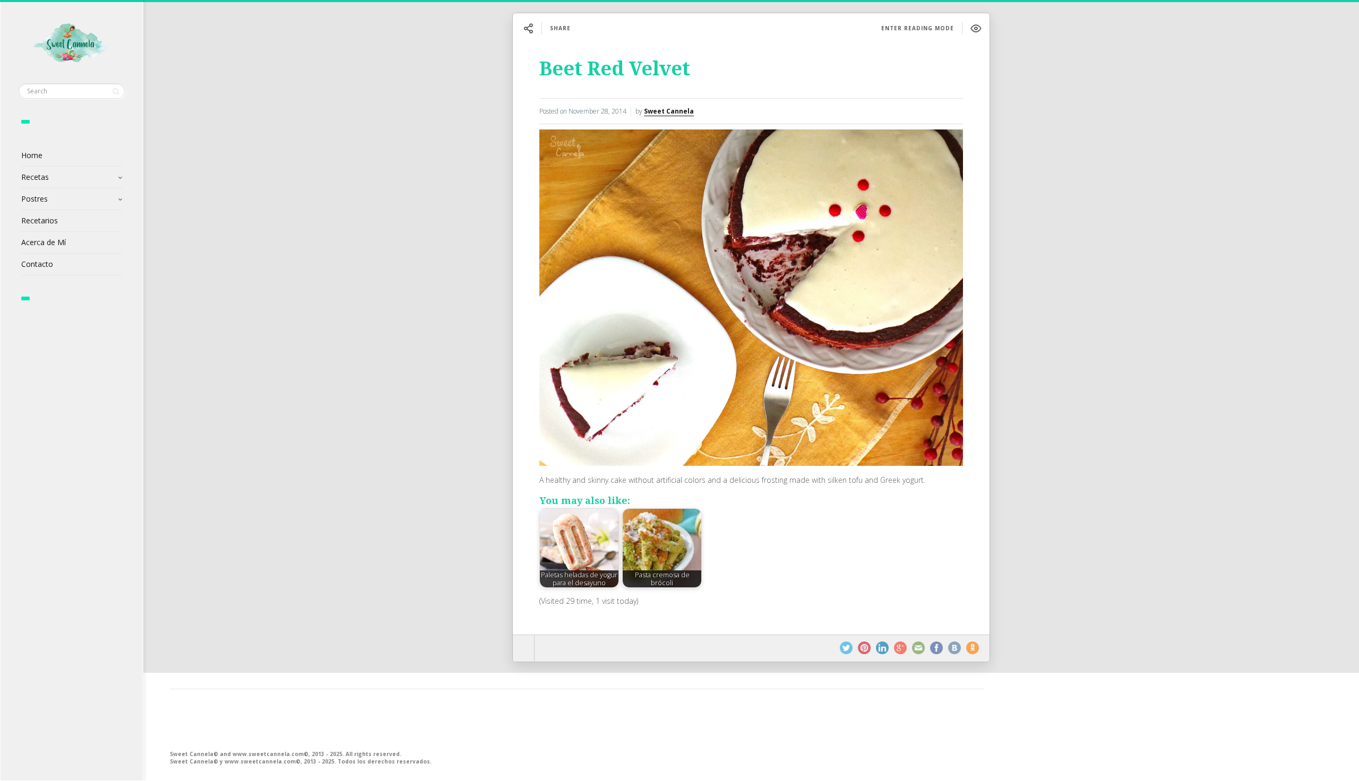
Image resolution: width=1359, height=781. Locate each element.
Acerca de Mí (43, 242)
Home (31, 155)
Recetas (35, 177)
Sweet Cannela (669, 111)
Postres (34, 199)
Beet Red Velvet (614, 68)
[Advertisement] (488, 718)
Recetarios (39, 220)
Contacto (37, 264)
